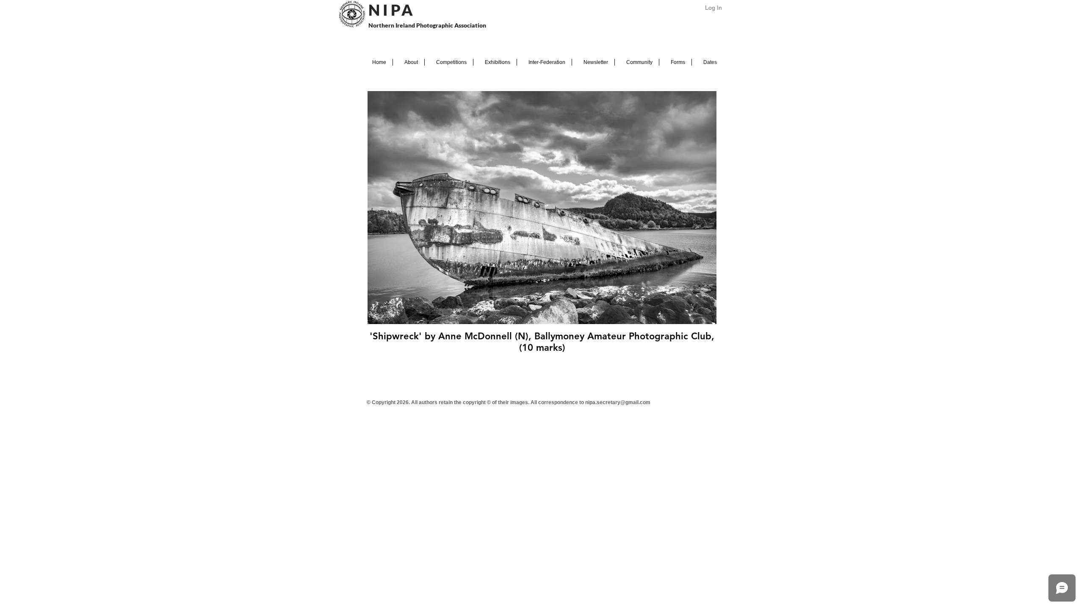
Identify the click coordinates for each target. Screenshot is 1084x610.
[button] (408, 62)
